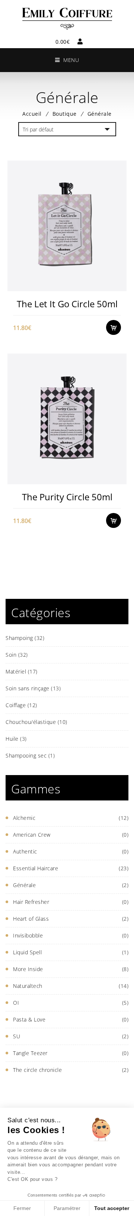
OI (16, 1002)
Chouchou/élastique (36, 721)
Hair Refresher (31, 901)
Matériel (22, 671)
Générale (24, 885)
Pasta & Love (29, 1019)
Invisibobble (28, 935)
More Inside (28, 969)
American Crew (32, 834)
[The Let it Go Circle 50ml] (67, 225)
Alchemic (24, 817)
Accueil (32, 113)
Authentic (25, 851)
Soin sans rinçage (33, 688)
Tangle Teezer (30, 1053)
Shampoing (25, 637)
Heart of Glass (31, 918)
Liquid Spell (27, 952)
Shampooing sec (30, 755)
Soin (17, 654)
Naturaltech (27, 985)
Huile (16, 738)
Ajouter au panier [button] (117, 285)
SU (16, 1036)
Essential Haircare (35, 868)
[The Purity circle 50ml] (67, 418)
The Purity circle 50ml (67, 497)
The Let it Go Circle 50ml (67, 304)
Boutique (64, 113)
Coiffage (21, 705)
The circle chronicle (37, 1069)
